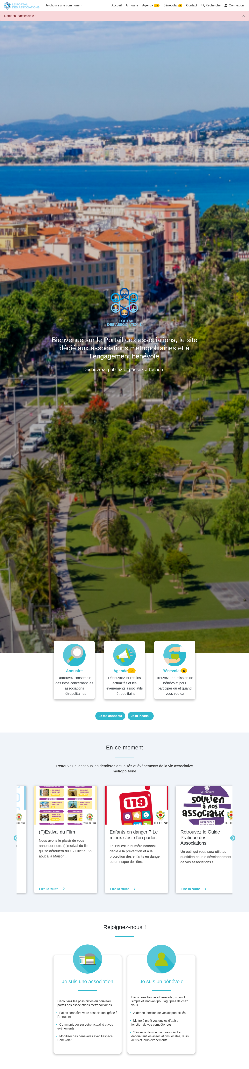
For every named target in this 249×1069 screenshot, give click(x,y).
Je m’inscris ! (140, 716)
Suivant (232, 837)
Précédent (15, 837)
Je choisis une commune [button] (62, 5)
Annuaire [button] (132, 5)
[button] (211, 6)
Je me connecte (110, 716)
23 (156, 5)
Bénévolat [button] (172, 5)
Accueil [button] (116, 5)
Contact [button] (191, 5)
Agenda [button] (150, 5)
